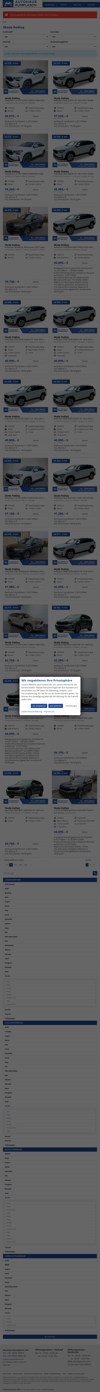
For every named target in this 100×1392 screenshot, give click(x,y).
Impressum (49, 711)
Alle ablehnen (55, 706)
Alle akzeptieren (39, 706)
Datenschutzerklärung (31, 711)
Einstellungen (71, 706)
